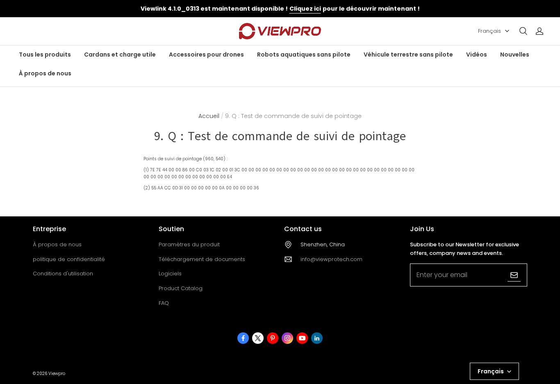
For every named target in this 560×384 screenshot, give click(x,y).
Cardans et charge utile (120, 54)
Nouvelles (514, 54)
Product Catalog (181, 288)
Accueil (208, 116)
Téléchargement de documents (202, 259)
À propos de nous (45, 73)
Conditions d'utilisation (63, 273)
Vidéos (476, 54)
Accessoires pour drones (206, 54)
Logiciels (170, 273)
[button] (523, 31)
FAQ (164, 303)
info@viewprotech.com (331, 259)
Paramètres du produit (189, 244)
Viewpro (56, 373)
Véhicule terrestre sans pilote (408, 54)
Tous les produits (45, 54)
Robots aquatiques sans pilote (304, 54)
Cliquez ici (305, 9)
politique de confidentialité (69, 259)
